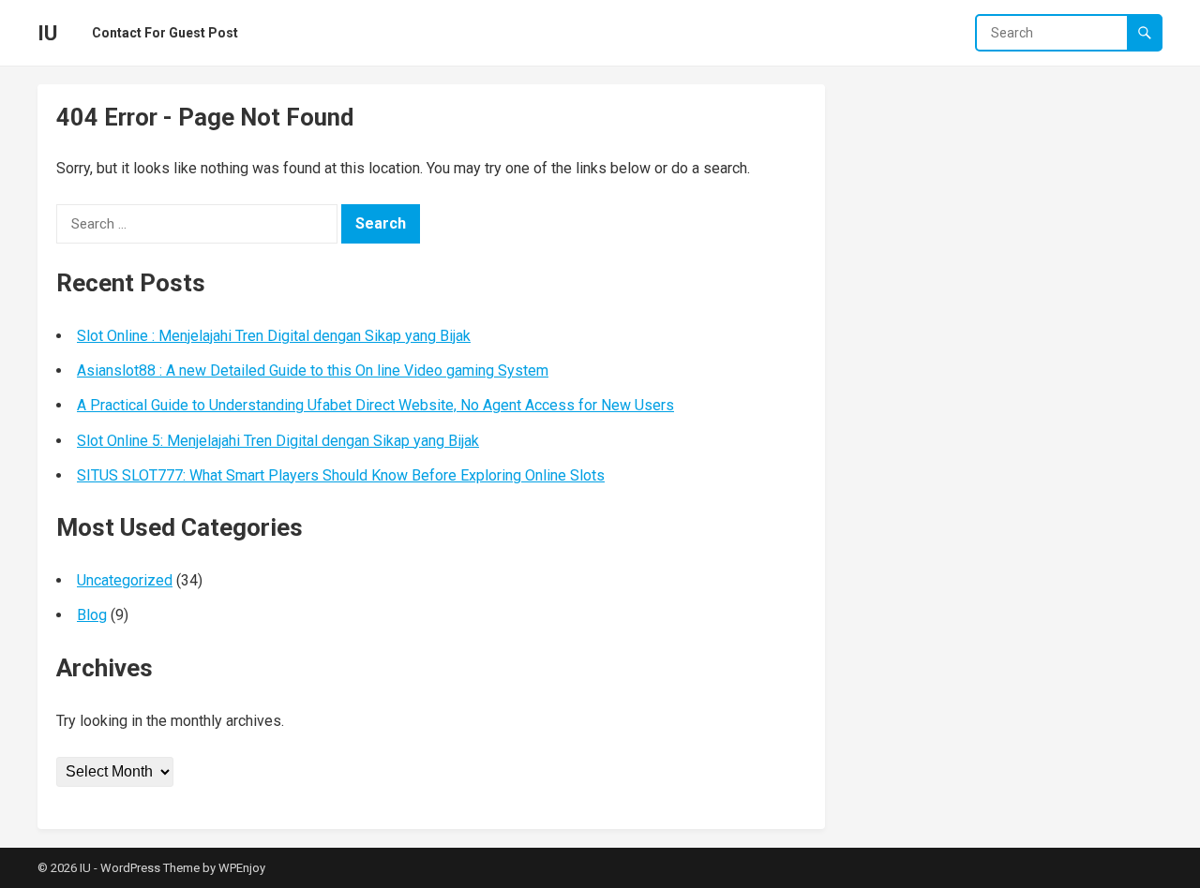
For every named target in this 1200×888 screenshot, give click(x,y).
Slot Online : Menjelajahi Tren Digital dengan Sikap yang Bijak (274, 336)
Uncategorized (124, 580)
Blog (92, 615)
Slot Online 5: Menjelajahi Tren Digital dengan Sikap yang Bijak (278, 441)
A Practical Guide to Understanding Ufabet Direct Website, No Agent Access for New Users (375, 405)
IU (47, 33)
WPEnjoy (241, 868)
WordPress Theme (150, 868)
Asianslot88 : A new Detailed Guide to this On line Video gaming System (312, 370)
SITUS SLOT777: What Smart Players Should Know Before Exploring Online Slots (341, 475)
